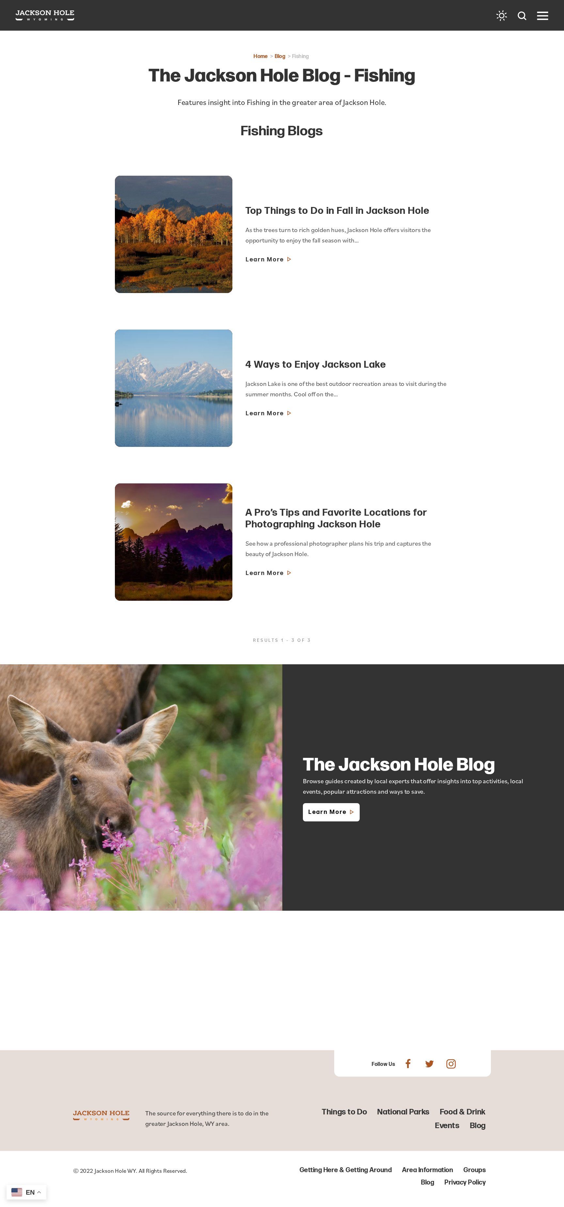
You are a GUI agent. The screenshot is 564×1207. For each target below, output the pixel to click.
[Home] (45, 15)
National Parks (403, 1112)
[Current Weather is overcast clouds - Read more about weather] (501, 15)
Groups (474, 1170)
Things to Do (344, 1112)
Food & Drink (463, 1112)
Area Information (427, 1170)
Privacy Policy (465, 1182)
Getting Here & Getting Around (346, 1170)
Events (447, 1125)
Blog (478, 1125)
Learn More (327, 812)
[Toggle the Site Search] (522, 15)
